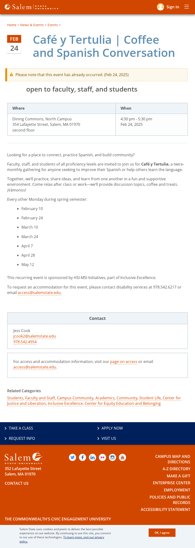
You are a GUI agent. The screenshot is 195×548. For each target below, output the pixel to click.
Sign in (172, 7)
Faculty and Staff (40, 398)
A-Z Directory (176, 468)
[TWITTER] (72, 457)
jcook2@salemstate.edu (34, 336)
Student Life (150, 398)
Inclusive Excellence (65, 403)
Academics (105, 398)
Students (15, 398)
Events (53, 25)
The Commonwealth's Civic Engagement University (58, 519)
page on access (123, 361)
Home (11, 25)
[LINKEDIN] (92, 457)
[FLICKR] (102, 457)
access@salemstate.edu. (40, 292)
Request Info (22, 438)
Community (127, 398)
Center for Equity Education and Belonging (123, 403)
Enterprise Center (171, 482)
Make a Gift (178, 476)
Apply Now (112, 428)
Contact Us (17, 483)
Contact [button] (97, 318)
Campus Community (75, 398)
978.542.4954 (25, 341)
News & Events (32, 25)
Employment (177, 490)
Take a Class (21, 428)
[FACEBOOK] (82, 457)
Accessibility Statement (165, 509)
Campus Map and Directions (172, 459)
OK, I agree (162, 533)
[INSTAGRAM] (112, 457)
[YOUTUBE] (122, 457)
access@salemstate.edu (34, 367)
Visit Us (109, 438)
